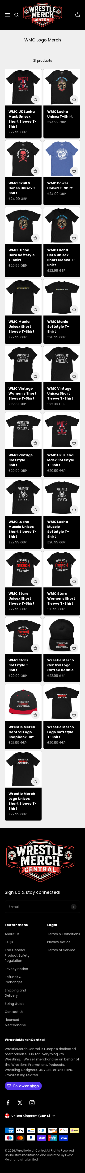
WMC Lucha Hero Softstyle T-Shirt (21, 255)
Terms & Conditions (63, 934)
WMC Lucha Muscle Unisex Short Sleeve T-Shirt (22, 529)
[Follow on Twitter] (20, 1103)
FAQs (9, 942)
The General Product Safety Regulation (17, 955)
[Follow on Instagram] (32, 1103)
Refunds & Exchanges (13, 979)
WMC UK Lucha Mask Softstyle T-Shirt (60, 460)
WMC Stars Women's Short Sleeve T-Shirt (61, 598)
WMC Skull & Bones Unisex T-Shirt (22, 188)
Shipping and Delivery (15, 993)
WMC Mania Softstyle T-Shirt (58, 326)
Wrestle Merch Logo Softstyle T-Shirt (60, 732)
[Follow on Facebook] (8, 1103)
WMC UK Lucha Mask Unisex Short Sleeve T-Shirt (22, 119)
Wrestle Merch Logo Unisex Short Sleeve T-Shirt (22, 801)
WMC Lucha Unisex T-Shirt (60, 114)
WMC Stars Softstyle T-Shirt (19, 665)
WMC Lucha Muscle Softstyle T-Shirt (58, 529)
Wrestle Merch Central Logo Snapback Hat (21, 732)
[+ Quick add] (35, 99)
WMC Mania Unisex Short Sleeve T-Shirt (21, 326)
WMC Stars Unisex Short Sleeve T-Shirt (21, 598)
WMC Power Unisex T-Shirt (60, 185)
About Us (12, 934)
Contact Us (14, 1011)
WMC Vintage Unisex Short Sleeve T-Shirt (60, 393)
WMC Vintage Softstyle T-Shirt (20, 460)
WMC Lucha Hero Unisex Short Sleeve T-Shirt (61, 257)
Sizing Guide (15, 1003)
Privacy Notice (16, 969)
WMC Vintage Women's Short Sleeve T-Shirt (22, 393)
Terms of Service (61, 950)
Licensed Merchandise (15, 1022)
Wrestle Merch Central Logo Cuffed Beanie (60, 665)
